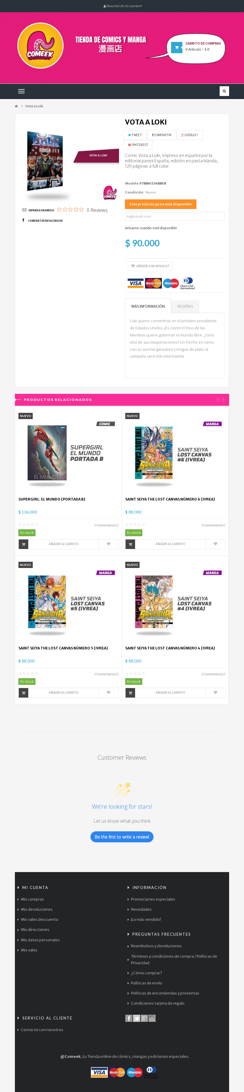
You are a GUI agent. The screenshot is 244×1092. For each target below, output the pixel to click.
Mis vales (29, 950)
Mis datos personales (40, 939)
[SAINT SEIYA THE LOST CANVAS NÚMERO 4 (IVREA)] (175, 602)
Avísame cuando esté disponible (151, 228)
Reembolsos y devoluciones (156, 945)
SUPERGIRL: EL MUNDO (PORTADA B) (51, 499)
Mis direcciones (35, 929)
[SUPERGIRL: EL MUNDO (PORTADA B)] (69, 453)
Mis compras (32, 899)
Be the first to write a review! (122, 837)
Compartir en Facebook (45, 220)
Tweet (136, 135)
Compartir (162, 135)
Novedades (141, 909)
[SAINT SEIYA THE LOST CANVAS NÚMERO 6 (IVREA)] (175, 453)
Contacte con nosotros (42, 1029)
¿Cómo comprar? (146, 972)
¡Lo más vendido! (146, 919)
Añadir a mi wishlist (152, 266)
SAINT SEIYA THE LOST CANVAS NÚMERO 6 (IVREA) (170, 499)
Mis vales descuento (39, 919)
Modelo (132, 183)
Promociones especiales (153, 899)
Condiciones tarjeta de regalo (157, 1003)
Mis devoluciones (37, 909)
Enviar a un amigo (41, 210)
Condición (134, 192)
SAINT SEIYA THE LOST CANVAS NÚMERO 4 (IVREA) (170, 648)
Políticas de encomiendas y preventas (165, 993)
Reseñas (185, 306)
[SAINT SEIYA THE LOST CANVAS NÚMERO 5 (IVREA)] (69, 602)
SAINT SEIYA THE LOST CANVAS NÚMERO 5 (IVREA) (63, 648)
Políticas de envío (146, 983)
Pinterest (139, 145)
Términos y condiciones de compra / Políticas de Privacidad (174, 959)
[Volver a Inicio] (16, 106)
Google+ (191, 135)
